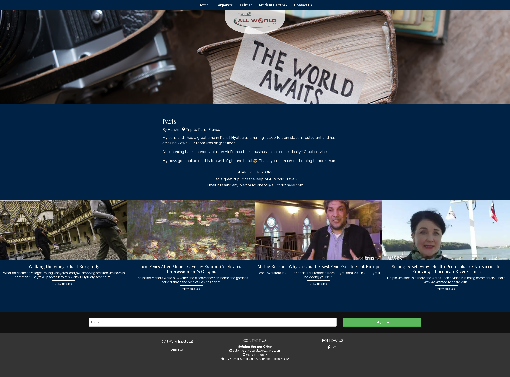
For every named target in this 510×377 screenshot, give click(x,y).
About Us (177, 349)
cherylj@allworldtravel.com (280, 185)
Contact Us (303, 5)
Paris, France (209, 129)
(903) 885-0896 (256, 354)
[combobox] (213, 322)
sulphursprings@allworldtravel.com (257, 350)
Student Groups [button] (272, 5)
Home (203, 5)
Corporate (224, 5)
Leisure (246, 5)
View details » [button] (64, 283)
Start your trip (382, 322)
